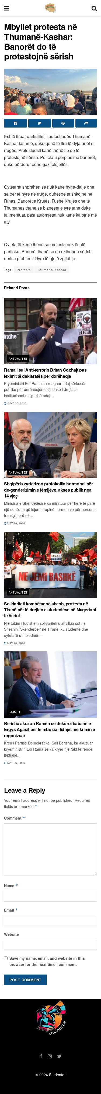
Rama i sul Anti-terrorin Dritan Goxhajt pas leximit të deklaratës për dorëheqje (45, 373)
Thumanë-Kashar (52, 269)
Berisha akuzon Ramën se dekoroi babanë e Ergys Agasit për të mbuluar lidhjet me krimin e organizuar (49, 729)
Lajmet (15, 712)
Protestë (24, 269)
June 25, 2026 (16, 403)
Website (11, 934)
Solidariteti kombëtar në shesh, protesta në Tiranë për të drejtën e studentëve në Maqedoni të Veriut (50, 610)
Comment (14, 818)
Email (11, 910)
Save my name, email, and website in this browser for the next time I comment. (47, 961)
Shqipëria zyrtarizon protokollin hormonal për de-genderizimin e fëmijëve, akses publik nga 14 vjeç (48, 490)
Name (11, 885)
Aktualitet (18, 358)
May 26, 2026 (15, 643)
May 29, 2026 (15, 523)
